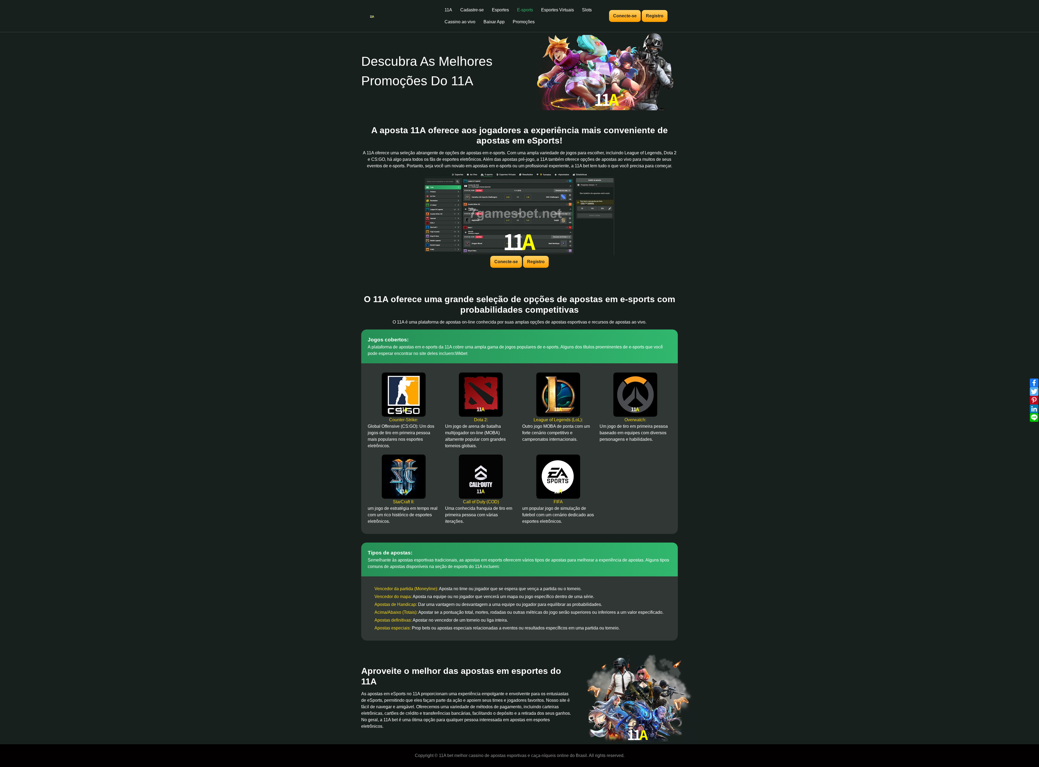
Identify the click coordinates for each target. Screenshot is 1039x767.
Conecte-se (625, 16)
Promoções (524, 21)
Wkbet (461, 353)
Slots (587, 10)
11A (448, 10)
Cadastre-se (472, 10)
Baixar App (494, 21)
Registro (654, 16)
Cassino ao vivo (460, 21)
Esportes (500, 10)
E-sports (525, 10)
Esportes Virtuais (557, 10)
